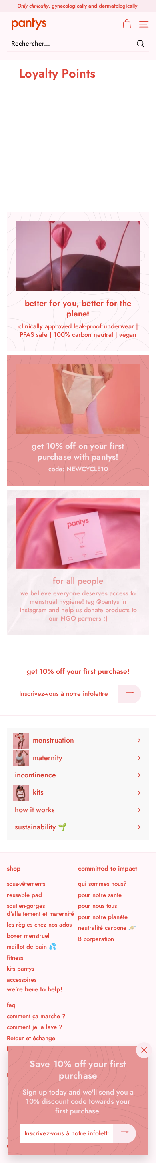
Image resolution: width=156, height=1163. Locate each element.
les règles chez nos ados (39, 924)
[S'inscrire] (130, 694)
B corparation (96, 939)
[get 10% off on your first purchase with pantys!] (78, 399)
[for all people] (78, 533)
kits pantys (20, 968)
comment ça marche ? (36, 1016)
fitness (15, 957)
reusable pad (24, 895)
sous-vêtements (26, 883)
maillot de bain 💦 (31, 946)
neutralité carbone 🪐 (107, 927)
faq (11, 1005)
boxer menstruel (28, 935)
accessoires (21, 979)
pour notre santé (100, 895)
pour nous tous (97, 905)
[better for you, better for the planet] (78, 256)
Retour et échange (31, 1038)
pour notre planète (103, 917)
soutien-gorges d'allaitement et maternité (40, 909)
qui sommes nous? (102, 883)
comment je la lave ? (34, 1027)
